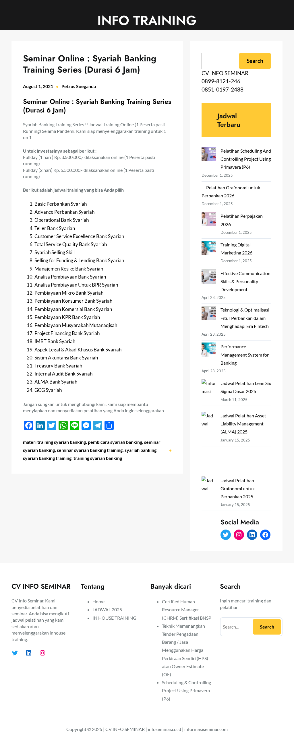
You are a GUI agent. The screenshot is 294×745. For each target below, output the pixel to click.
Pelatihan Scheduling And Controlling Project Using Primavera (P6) (245, 159)
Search (255, 60)
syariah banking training (47, 458)
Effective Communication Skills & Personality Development (245, 281)
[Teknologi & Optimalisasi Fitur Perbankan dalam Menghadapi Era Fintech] (209, 314)
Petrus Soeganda (78, 86)
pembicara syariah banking (115, 442)
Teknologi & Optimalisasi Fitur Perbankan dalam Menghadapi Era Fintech (244, 317)
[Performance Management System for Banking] (209, 351)
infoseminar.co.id (164, 729)
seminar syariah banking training (90, 450)
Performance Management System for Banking (244, 354)
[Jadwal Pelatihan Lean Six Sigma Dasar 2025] (209, 395)
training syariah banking (98, 458)
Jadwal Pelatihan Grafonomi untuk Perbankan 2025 (237, 488)
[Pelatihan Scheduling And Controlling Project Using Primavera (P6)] (209, 155)
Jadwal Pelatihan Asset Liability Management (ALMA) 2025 (243, 423)
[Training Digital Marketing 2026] (209, 249)
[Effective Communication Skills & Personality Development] (209, 277)
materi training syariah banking (54, 442)
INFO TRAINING (147, 20)
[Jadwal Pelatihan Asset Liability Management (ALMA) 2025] (209, 444)
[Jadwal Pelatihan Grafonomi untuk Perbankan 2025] (209, 508)
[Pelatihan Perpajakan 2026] (209, 220)
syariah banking (140, 450)
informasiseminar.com (206, 729)
